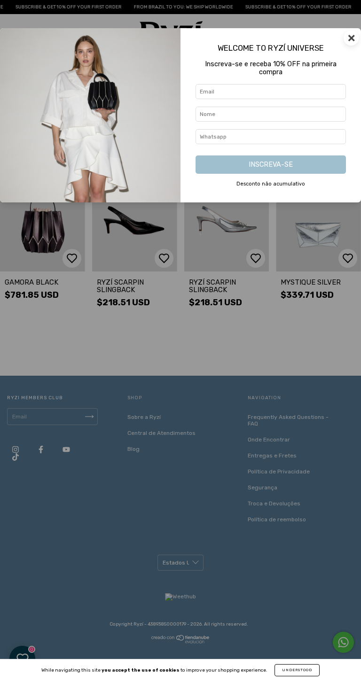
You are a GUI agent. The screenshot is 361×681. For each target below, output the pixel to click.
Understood (297, 670)
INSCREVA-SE (271, 165)
